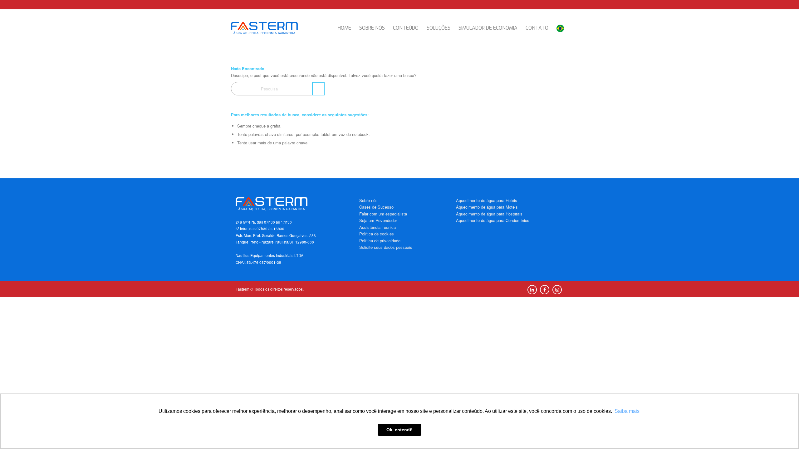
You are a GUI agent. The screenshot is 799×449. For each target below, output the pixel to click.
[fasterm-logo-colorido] (270, 28)
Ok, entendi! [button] (399, 429)
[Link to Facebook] (544, 289)
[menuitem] (344, 28)
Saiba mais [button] (627, 411)
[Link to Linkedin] (532, 289)
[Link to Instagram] (557, 289)
